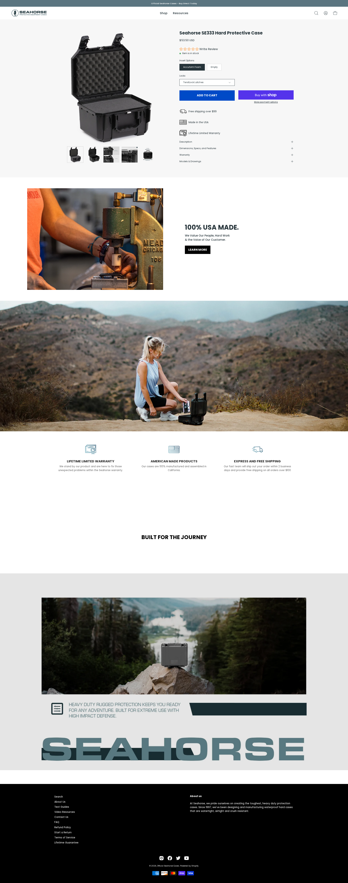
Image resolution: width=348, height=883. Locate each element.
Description (185, 141)
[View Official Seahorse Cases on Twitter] (178, 858)
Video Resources (64, 812)
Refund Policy (62, 827)
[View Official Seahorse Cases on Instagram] (161, 858)
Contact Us (61, 817)
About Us (59, 802)
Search (58, 796)
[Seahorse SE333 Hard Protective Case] (75, 154)
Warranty (184, 154)
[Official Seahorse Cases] (29, 13)
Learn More (197, 250)
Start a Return (63, 832)
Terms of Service (64, 837)
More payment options (266, 102)
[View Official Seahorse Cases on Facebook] (170, 858)
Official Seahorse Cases (168, 865)
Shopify (194, 865)
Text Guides (61, 807)
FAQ (56, 822)
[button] (316, 13)
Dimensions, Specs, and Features (197, 148)
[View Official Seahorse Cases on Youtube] (186, 858)
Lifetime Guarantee (66, 842)
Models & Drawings (190, 161)
